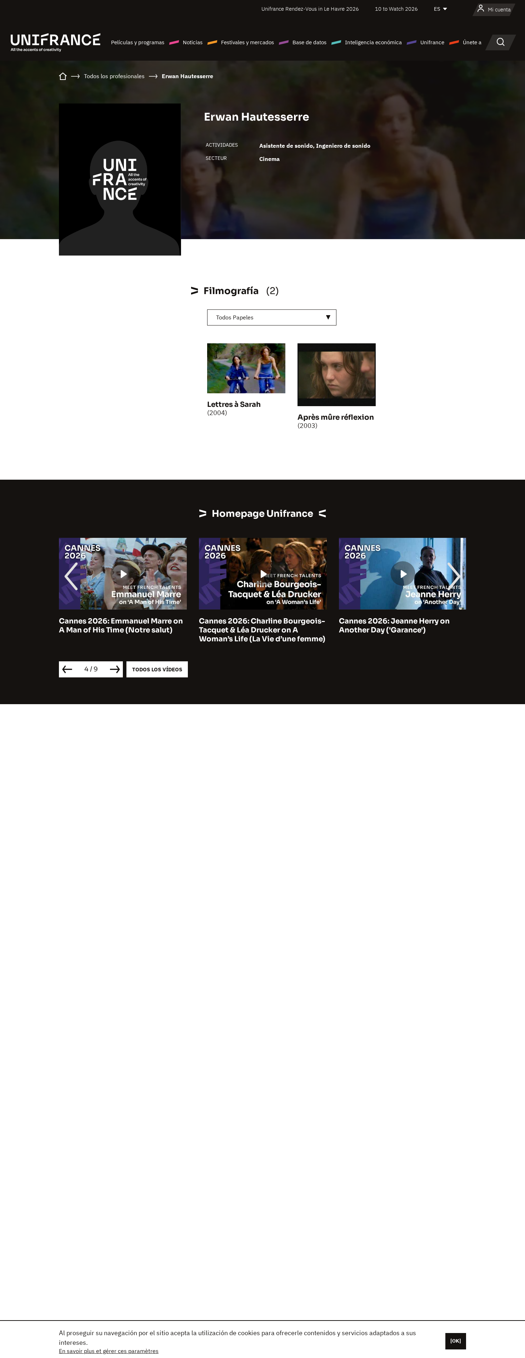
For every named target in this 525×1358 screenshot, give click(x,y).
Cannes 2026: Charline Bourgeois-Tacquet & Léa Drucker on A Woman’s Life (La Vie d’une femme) (262, 630)
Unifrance (432, 42)
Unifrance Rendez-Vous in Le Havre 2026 (310, 8)
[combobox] (271, 317)
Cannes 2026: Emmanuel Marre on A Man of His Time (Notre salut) (121, 626)
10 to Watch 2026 (396, 8)
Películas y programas (137, 42)
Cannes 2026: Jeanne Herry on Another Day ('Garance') (394, 626)
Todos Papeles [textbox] (235, 317)
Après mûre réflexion (336, 417)
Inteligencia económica (373, 42)
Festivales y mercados (247, 42)
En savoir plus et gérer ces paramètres (109, 1350)
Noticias (192, 42)
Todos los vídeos (157, 669)
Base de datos (309, 42)
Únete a (472, 42)
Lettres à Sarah (234, 404)
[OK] (455, 1341)
